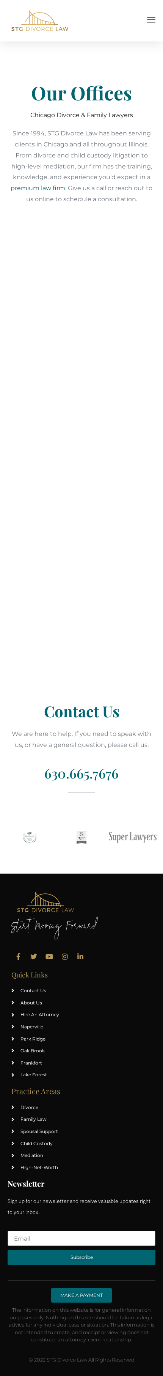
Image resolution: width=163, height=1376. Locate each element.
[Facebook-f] (18, 956)
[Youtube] (49, 956)
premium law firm (38, 188)
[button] (151, 20)
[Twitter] (34, 956)
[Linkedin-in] (80, 956)
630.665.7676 (81, 773)
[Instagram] (65, 956)
